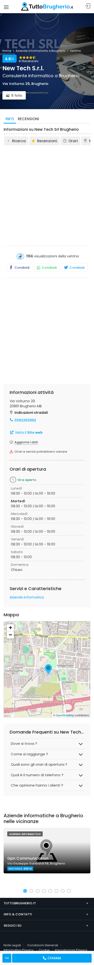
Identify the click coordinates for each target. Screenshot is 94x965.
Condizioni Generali (42, 945)
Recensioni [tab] (28, 118)
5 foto (16, 95)
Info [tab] (10, 118)
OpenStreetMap (65, 715)
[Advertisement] (47, 195)
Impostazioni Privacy (71, 950)
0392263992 (25, 420)
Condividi (21, 267)
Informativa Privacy (19, 950)
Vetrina (75, 51)
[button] (25, 891)
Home (6, 51)
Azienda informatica (27, 597)
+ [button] (10, 628)
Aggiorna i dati (26, 442)
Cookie (44, 950)
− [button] (10, 635)
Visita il (28, 432)
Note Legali (12, 945)
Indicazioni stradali (31, 412)
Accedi (87, 6)
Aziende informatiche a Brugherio (41, 51)
